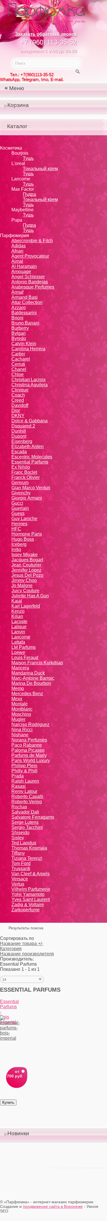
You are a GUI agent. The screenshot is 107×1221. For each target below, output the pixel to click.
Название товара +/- (21, 943)
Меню (16, 88)
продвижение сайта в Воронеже (53, 1206)
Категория (11, 948)
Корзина (18, 105)
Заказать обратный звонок (46, 34)
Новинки (18, 1133)
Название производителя (27, 953)
